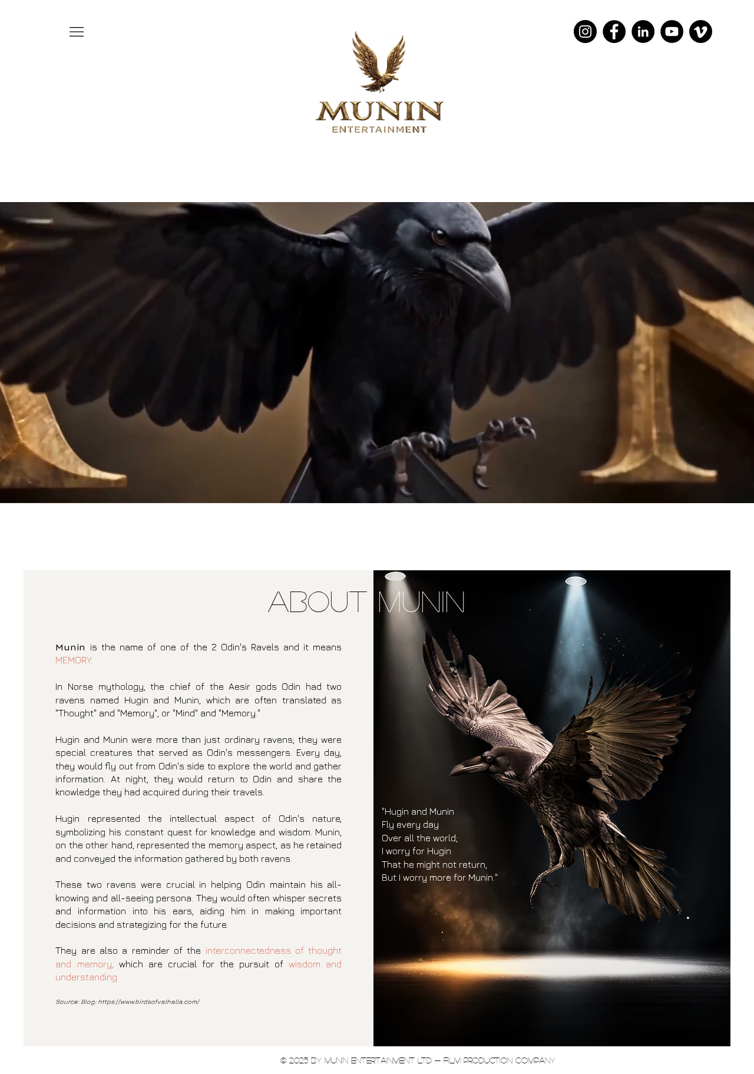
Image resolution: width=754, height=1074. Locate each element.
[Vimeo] (700, 31)
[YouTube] (671, 31)
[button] (77, 32)
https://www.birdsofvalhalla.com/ (148, 1001)
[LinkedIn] (642, 31)
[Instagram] (585, 31)
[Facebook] (614, 31)
